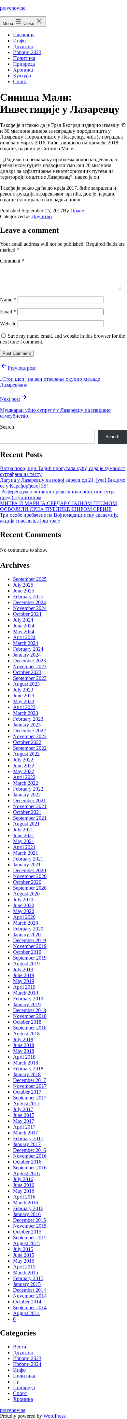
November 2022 (30, 736)
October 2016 (27, 1162)
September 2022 (30, 748)
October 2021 (27, 812)
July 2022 (23, 759)
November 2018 (30, 1016)
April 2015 (24, 1266)
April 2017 (24, 1127)
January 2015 (27, 1284)
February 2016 (28, 1208)
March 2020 (25, 923)
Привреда (24, 64)
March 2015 (25, 1272)
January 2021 (27, 864)
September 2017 (30, 1097)
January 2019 (27, 1004)
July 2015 (23, 1249)
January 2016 (27, 1214)
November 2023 (30, 666)
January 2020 (27, 934)
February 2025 (28, 596)
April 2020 (24, 917)
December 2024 (29, 602)
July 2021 (23, 829)
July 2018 (23, 1039)
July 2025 (23, 585)
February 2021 (28, 859)
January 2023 (27, 724)
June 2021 (23, 835)
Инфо (19, 40)
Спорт (20, 81)
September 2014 (30, 1307)
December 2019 (29, 940)
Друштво (23, 46)
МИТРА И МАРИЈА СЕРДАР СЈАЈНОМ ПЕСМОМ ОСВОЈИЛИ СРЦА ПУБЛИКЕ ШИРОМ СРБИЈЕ (58, 506)
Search (7, 427)
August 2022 (26, 754)
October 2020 (27, 882)
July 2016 (23, 1179)
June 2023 (23, 695)
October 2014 (27, 1301)
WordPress (54, 1416)
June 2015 (23, 1255)
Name (8, 299)
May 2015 (23, 1261)
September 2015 (30, 1237)
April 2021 (24, 847)
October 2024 (27, 614)
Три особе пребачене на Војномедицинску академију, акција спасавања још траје (59, 518)
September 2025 (30, 579)
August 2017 (26, 1103)
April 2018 (24, 1057)
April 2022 (24, 777)
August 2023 (26, 684)
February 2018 (28, 1068)
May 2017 (23, 1121)
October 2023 (27, 672)
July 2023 (23, 690)
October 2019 (27, 952)
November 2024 (30, 608)
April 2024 (24, 637)
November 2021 (30, 806)
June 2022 (23, 765)
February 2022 (28, 789)
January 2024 (27, 655)
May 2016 (23, 1191)
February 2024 (28, 649)
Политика (24, 58)
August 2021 (26, 824)
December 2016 (29, 1150)
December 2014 (29, 1290)
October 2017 (27, 1092)
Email (8, 311)
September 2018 (30, 1027)
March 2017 (25, 1132)
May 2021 (23, 841)
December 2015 (29, 1220)
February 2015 (28, 1278)
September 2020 (30, 888)
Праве (77, 210)
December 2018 (29, 1010)
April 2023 (24, 707)
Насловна (24, 35)
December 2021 (29, 800)
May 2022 (23, 771)
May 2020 (23, 911)
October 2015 (27, 1231)
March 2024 (25, 643)
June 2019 (23, 975)
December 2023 (29, 660)
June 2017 (23, 1115)
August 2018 (26, 1033)
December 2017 (29, 1080)
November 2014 (30, 1296)
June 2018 (23, 1045)
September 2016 (30, 1167)
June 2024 (23, 625)
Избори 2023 (27, 52)
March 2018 (25, 1062)
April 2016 (24, 1196)
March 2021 (25, 853)
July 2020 (23, 899)
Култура (22, 75)
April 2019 (24, 987)
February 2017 (28, 1138)
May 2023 (23, 701)
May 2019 (23, 981)
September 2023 (30, 678)
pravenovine (12, 8)
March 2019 (25, 993)
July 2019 (23, 969)
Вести (19, 1346)
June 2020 (23, 905)
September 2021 (30, 818)
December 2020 (29, 870)
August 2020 (26, 893)
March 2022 (25, 783)
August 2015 (26, 1243)
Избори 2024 (27, 1364)
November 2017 (30, 1086)
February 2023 (28, 719)
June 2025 (23, 590)
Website (8, 323)
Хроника (23, 70)
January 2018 (27, 1074)
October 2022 (27, 742)
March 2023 (25, 713)
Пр (16, 1381)
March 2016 (25, 1202)
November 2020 (30, 876)
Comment (12, 261)
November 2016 (30, 1156)
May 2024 (23, 631)
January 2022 (27, 794)
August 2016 (26, 1173)
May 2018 (23, 1051)
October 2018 (27, 1022)
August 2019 (26, 963)
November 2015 (30, 1226)
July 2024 (23, 620)
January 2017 (27, 1144)
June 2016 (23, 1185)
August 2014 (26, 1313)
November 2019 (30, 946)
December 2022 (29, 730)
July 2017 (23, 1109)
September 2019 (30, 958)
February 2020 (28, 928)
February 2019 (28, 998)
